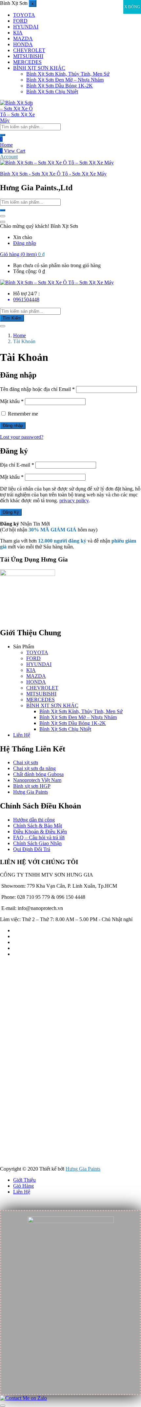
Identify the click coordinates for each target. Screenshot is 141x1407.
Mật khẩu (12, 401)
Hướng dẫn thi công (34, 820)
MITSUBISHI (28, 56)
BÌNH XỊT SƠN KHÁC (39, 68)
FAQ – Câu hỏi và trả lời (39, 837)
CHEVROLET (29, 50)
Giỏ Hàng (23, 1186)
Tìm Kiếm (12, 318)
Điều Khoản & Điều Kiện (40, 831)
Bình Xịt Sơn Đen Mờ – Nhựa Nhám (65, 80)
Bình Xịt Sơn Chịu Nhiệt (52, 91)
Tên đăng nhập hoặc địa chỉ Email (37, 389)
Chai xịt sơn (25, 762)
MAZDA (23, 38)
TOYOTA (24, 15)
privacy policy (74, 500)
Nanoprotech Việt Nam (37, 780)
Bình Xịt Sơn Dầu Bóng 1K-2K (59, 85)
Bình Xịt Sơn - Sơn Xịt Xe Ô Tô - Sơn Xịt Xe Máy (53, 173)
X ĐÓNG (132, 7)
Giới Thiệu (24, 1180)
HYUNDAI (25, 26)
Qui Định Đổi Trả (31, 849)
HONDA (23, 44)
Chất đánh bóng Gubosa (38, 774)
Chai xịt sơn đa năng (34, 768)
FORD (20, 21)
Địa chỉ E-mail (17, 465)
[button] (22, 254)
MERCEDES (27, 62)
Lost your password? (21, 437)
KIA (18, 32)
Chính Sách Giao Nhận (37, 843)
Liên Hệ (21, 735)
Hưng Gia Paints (30, 792)
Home (6, 145)
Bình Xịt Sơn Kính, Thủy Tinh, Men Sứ (68, 74)
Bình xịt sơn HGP (31, 786)
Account (9, 156)
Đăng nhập (24, 243)
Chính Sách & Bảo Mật (37, 825)
